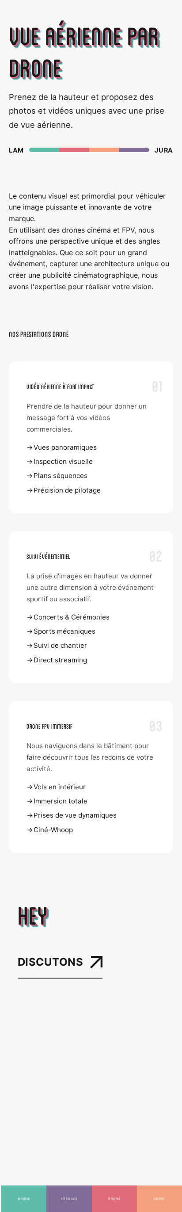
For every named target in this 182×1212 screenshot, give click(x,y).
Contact (159, 1198)
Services (24, 1198)
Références (69, 1198)
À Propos (114, 1198)
